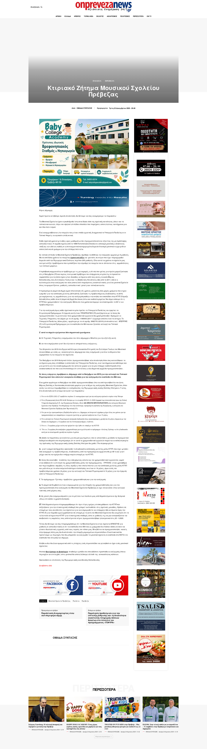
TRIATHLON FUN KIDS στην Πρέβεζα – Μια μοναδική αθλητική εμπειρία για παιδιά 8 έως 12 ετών (122, 727)
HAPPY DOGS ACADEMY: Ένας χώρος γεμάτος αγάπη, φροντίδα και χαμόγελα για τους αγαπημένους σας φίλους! (84, 727)
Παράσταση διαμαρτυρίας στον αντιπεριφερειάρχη (57, 614)
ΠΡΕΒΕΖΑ (109, 81)
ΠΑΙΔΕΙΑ (97, 81)
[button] (37, 7)
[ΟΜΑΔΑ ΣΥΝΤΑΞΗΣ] (44, 637)
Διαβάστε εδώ (45, 565)
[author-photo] (29, 730)
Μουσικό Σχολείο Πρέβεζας (60, 601)
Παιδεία (76, 601)
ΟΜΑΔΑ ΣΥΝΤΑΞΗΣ (84, 108)
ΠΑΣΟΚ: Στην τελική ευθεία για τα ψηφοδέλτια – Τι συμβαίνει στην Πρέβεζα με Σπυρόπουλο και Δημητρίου (161, 727)
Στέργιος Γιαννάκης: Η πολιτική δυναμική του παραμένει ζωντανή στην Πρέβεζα (45, 725)
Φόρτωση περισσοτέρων (102, 736)
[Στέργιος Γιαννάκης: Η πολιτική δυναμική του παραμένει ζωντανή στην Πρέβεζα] (46, 709)
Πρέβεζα (85, 601)
